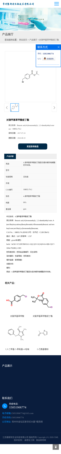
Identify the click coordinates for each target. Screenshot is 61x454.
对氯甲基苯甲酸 (17, 316)
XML (56, 437)
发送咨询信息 (33, 146)
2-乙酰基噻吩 (43, 349)
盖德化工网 (29, 440)
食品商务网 (41, 440)
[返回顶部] (56, 447)
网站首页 (23, 40)
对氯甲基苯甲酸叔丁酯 (43, 316)
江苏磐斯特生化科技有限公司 (15, 437)
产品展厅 (33, 40)
